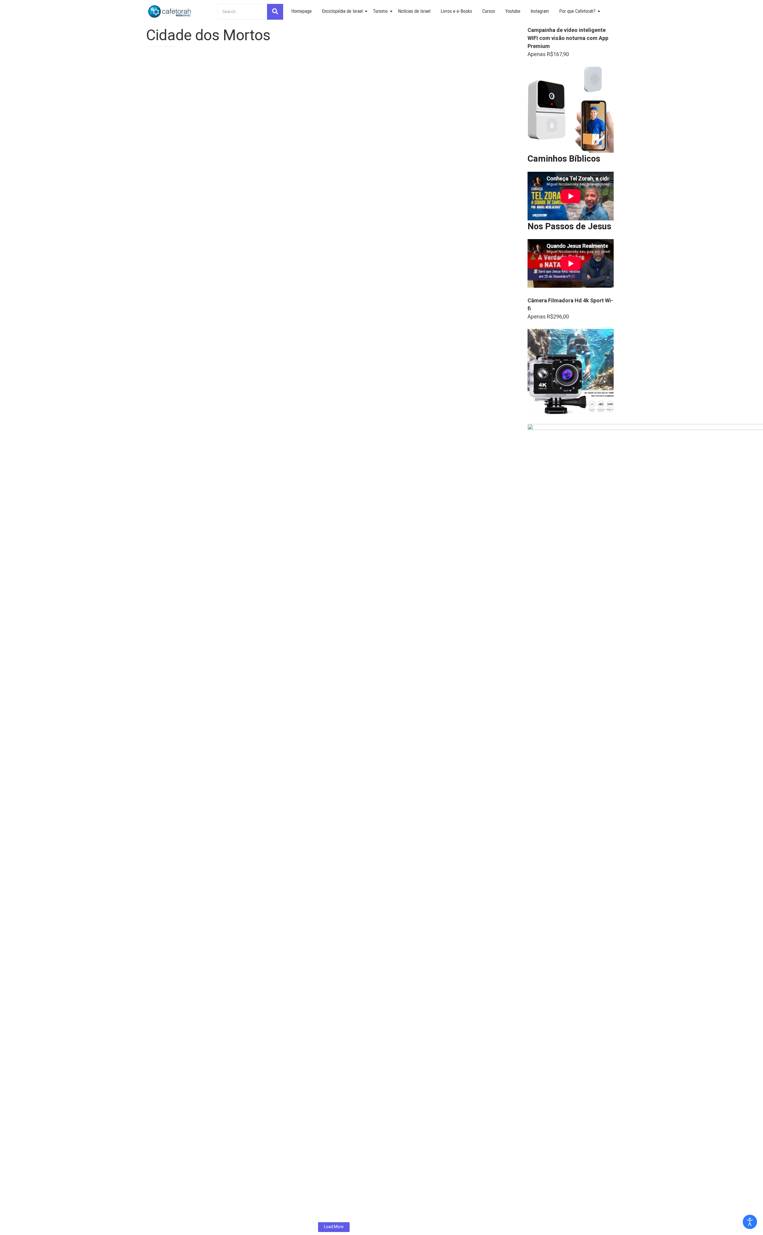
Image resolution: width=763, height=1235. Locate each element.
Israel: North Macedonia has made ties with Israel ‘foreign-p (231, 1191)
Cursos (488, 11)
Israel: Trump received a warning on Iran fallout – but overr (230, 1108)
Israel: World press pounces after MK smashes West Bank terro (236, 446)
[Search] (275, 12)
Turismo (380, 11)
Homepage (301, 11)
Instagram (540, 11)
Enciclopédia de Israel (342, 11)
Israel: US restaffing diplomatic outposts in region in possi (228, 248)
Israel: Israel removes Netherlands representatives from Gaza (234, 1034)
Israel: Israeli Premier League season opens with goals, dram (232, 832)
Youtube (512, 11)
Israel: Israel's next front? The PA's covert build (213, 636)
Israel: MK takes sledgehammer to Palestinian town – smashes (235, 1146)
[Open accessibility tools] (750, 1222)
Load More (334, 1227)
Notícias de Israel (414, 11)
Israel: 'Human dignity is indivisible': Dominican (211, 1071)
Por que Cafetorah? (577, 11)
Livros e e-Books (456, 11)
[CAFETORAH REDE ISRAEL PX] (170, 11)
